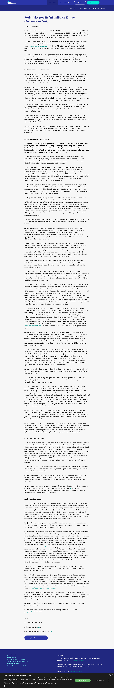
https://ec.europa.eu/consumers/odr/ (43, 588)
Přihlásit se (80, 2)
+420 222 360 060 (75, 671)
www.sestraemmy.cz (46, 547)
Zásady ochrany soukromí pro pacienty (17, 661)
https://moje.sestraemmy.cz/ (40, 46)
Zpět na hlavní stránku (36, 638)
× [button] (112, 674)
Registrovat (93, 2)
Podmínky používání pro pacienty (16, 659)
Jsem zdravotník (11, 655)
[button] (104, 2)
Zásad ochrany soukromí (33, 326)
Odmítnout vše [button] (100, 680)
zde (53, 477)
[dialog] (57, 680)
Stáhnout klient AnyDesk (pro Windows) (17, 666)
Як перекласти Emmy (13, 663)
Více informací (20, 680)
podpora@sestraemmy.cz (33, 612)
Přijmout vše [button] (82, 680)
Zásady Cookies (11, 657)
